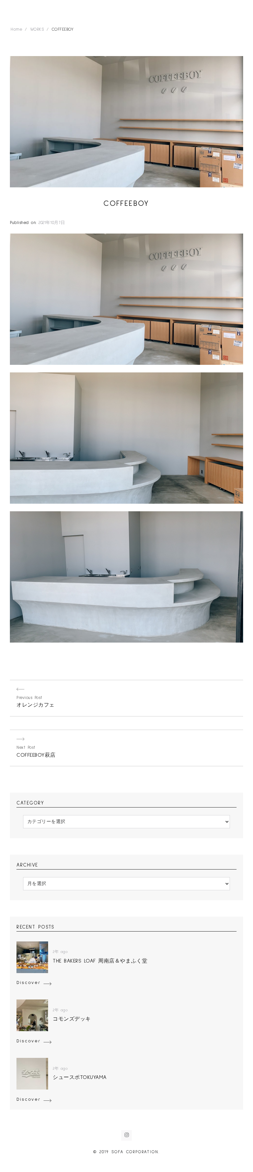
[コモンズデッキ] (32, 1015)
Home (16, 29)
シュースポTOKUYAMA (80, 1077)
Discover (28, 982)
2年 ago (60, 952)
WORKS (37, 29)
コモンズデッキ (72, 1019)
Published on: (24, 223)
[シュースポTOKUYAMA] (32, 1074)
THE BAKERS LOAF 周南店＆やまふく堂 (100, 961)
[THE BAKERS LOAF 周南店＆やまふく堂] (32, 957)
